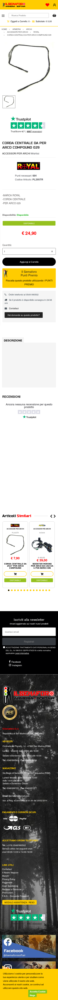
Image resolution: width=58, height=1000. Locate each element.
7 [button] (27, 590)
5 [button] (21, 590)
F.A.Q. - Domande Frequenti (15, 896)
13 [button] (46, 590)
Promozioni (7, 892)
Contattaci (13, 308)
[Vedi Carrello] (54, 16)
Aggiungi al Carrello (29, 261)
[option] (29, 68)
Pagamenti (7, 882)
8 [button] (30, 590)
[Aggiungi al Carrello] (15, 574)
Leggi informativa (22, 653)
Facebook (16, 661)
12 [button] (43, 590)
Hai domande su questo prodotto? (24, 315)
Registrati (29, 641)
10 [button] (37, 590)
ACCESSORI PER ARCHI (16, 153)
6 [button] (24, 590)
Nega (32, 995)
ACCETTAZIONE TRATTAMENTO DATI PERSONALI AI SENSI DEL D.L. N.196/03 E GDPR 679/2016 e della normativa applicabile (30, 650)
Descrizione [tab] (13, 340)
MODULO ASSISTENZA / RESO (19, 902)
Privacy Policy (8, 879)
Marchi (5, 875)
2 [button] (12, 590)
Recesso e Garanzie (11, 889)
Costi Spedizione (10, 885)
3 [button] (15, 590)
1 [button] (9, 590)
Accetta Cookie (38, 991)
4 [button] (18, 590)
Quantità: (7, 245)
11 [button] (40, 590)
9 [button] (34, 590)
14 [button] (49, 590)
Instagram (17, 665)
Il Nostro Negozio (10, 872)
